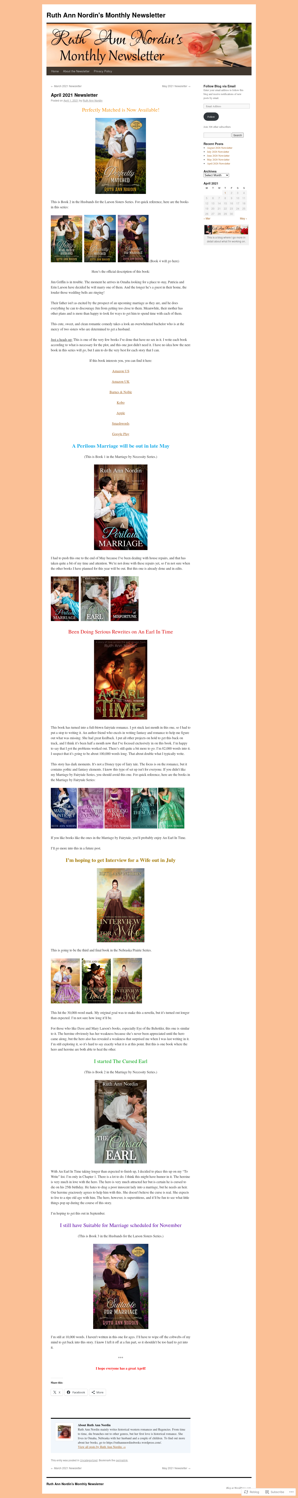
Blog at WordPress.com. (239, 1487)
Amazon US (120, 371)
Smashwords (120, 423)
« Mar (207, 218)
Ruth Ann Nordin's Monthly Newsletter (106, 14)
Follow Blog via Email (220, 86)
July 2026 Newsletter (218, 151)
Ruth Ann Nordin (93, 100)
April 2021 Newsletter (74, 94)
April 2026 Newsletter (218, 163)
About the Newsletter (76, 71)
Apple (120, 413)
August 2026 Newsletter (219, 147)
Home (55, 71)
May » (243, 218)
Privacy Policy (103, 71)
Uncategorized (89, 1460)
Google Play (120, 433)
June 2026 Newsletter (218, 155)
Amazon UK (121, 381)
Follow (211, 116)
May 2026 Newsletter (218, 159)
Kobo (121, 402)
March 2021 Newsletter (66, 86)
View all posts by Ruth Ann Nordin (102, 1447)
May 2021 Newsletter (176, 86)
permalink (122, 1460)
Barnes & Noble (121, 392)
